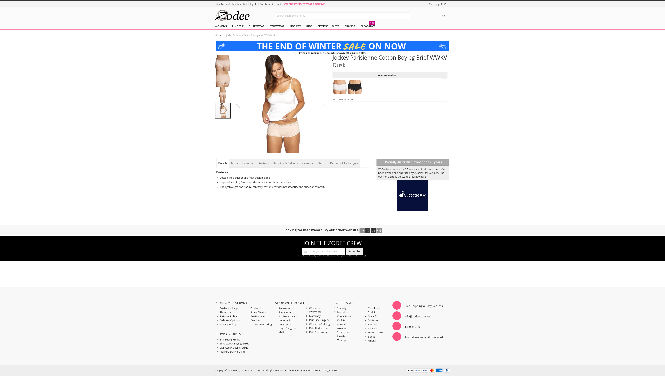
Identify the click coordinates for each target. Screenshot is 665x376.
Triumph (342, 340)
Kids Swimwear (318, 332)
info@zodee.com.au (417, 316)
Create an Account (270, 4)
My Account (223, 4)
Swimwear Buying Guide (234, 347)
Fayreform (374, 316)
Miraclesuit (374, 308)
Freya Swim (344, 316)
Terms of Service (356, 256)
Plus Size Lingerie (319, 320)
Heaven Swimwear (343, 330)
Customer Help (229, 308)
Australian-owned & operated (424, 337)
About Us (225, 312)
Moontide (343, 312)
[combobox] (342, 15)
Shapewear (285, 312)
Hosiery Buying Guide (233, 351)
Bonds (371, 336)
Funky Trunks (375, 332)
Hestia (341, 336)
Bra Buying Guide (230, 339)
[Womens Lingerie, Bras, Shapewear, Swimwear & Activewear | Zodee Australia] (232, 16)
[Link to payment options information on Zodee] (428, 370)
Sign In (253, 4)
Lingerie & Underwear (285, 322)
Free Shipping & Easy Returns (424, 306)
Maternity (315, 316)
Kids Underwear (319, 328)
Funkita (341, 320)
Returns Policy (228, 316)
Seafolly (341, 308)
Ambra (372, 340)
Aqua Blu (342, 324)
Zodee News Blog (261, 324)
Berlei (371, 312)
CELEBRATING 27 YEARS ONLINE (304, 4)
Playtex (372, 328)
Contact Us (257, 308)
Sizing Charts (258, 312)
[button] (238, 104)
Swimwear (284, 308)
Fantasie (373, 320)
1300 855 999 (413, 327)
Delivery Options (230, 320)
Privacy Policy (342, 256)
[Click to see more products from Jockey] (412, 195)
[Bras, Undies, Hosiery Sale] (332, 43)
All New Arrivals (287, 316)
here (423, 176)
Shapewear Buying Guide (234, 343)
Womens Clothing (319, 324)
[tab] (222, 163)
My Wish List (239, 4)
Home (218, 35)
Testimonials (258, 316)
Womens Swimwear (315, 309)
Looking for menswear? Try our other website (321, 230)
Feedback (256, 320)
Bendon (372, 324)
